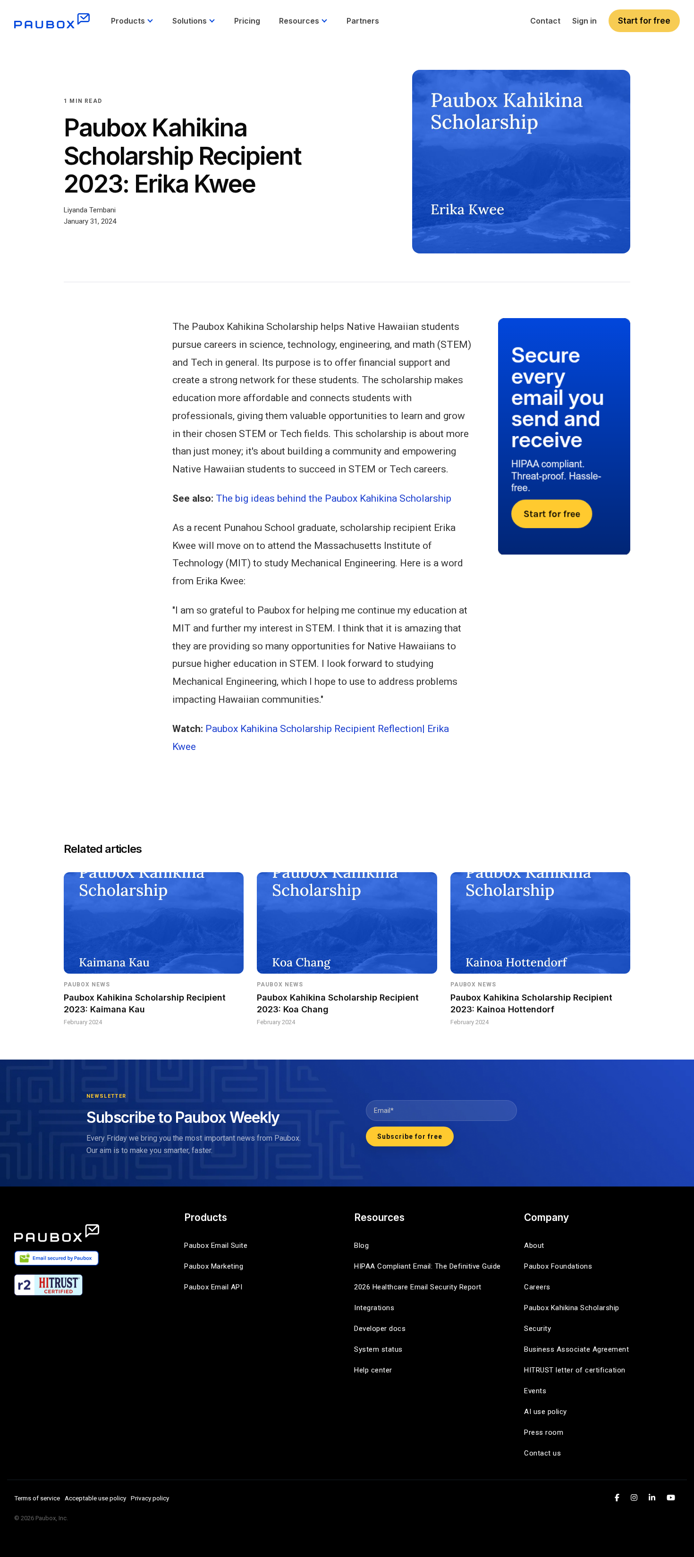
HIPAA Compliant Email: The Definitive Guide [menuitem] (427, 1266)
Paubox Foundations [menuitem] (558, 1266)
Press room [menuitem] (543, 1432)
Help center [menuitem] (373, 1370)
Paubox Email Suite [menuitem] (215, 1245)
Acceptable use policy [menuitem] (95, 1498)
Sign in (584, 20)
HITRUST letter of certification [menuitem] (575, 1370)
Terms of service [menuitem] (37, 1498)
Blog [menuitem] (361, 1245)
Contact (545, 20)
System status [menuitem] (378, 1349)
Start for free (644, 20)
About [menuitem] (534, 1245)
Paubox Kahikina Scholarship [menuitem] (571, 1308)
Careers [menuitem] (537, 1287)
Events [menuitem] (535, 1391)
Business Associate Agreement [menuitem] (576, 1349)
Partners (363, 20)
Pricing (247, 20)
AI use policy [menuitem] (545, 1411)
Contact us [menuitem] (542, 1453)
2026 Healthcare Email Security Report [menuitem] (418, 1287)
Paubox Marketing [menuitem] (213, 1266)
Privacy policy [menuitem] (150, 1498)
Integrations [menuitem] (374, 1308)
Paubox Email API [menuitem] (213, 1287)
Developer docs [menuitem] (380, 1328)
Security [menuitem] (537, 1328)
